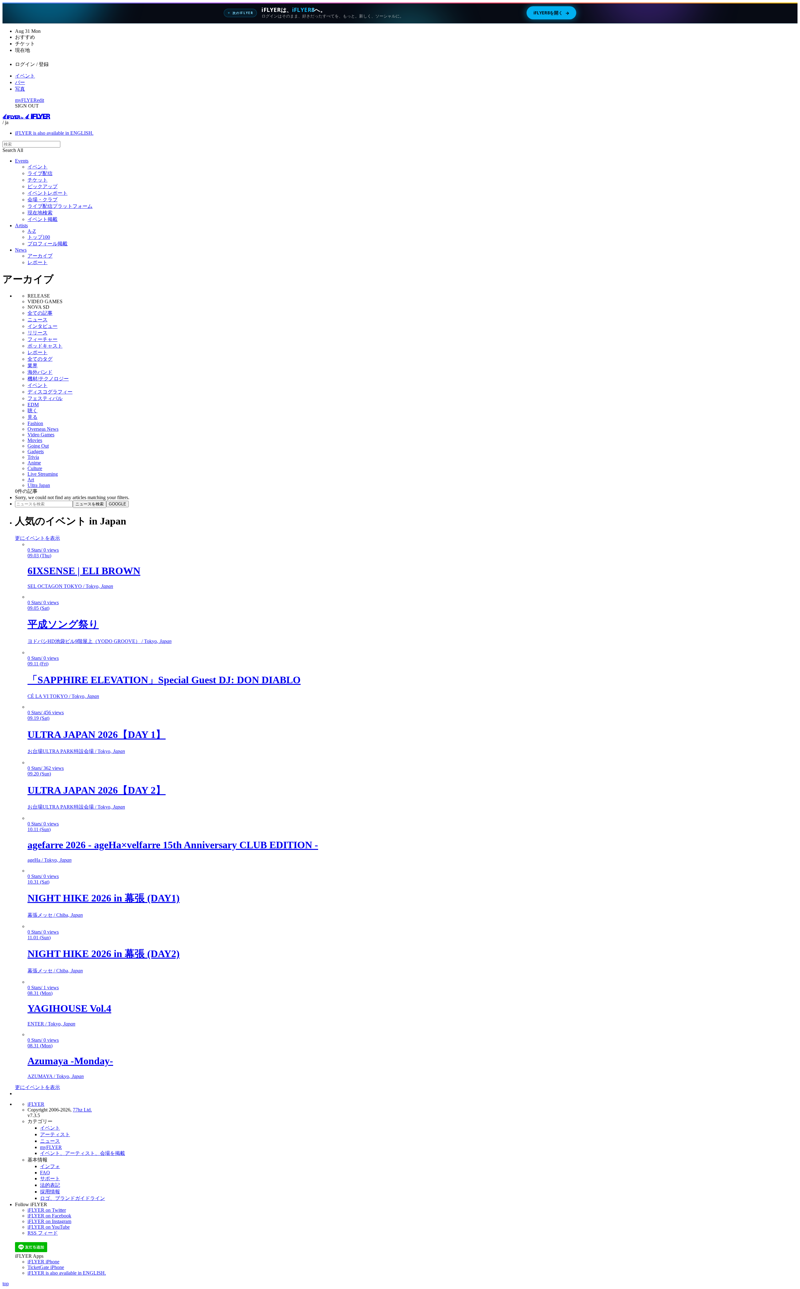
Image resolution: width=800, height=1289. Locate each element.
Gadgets (36, 451)
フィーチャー (43, 339)
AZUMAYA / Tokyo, (56, 1076)
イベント (25, 75)
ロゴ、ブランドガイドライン (72, 1198)
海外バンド (40, 372)
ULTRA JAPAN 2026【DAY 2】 (97, 790)
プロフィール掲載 (48, 243)
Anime (34, 462)
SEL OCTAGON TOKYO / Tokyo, (70, 586)
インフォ (50, 1166)
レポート (38, 262)
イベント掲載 (43, 219)
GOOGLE (117, 504)
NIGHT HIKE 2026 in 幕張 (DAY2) (104, 953)
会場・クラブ (43, 199)
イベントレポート (48, 193)
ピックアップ (43, 186)
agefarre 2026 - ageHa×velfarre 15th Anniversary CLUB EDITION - (173, 844)
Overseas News (43, 429)
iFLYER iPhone (43, 1261)
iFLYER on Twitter (47, 1210)
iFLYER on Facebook (49, 1215)
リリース (38, 332)
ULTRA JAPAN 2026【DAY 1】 (97, 734)
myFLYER (26, 100)
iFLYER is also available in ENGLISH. (54, 133)
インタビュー (43, 326)
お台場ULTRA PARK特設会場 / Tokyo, (76, 751)
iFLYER (36, 1104)
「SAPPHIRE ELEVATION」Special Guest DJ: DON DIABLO (164, 679)
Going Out (38, 446)
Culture (35, 468)
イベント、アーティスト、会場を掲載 (82, 1153)
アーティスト (55, 1134)
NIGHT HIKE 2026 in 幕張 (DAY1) (104, 898)
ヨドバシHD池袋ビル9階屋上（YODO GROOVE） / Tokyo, (100, 641)
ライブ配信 (40, 173)
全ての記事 (40, 313)
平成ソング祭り (63, 624)
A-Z (32, 231)
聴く (33, 410)
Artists (21, 225)
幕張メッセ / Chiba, (55, 915)
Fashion (35, 423)
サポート (50, 1178)
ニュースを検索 (89, 504)
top (5, 1283)
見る (33, 417)
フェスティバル (45, 398)
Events (21, 160)
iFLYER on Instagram (49, 1221)
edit (40, 100)
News (21, 250)
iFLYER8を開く (551, 13)
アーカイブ (40, 255)
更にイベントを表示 (37, 538)
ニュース (38, 319)
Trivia (33, 457)
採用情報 (50, 1191)
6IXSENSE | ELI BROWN (84, 570)
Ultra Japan (39, 485)
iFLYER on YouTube (49, 1227)
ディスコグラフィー (50, 391)
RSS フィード (43, 1233)
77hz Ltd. (82, 1109)
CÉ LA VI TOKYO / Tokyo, (63, 696)
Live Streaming (43, 474)
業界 (33, 365)
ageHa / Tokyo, (50, 860)
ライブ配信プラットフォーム (60, 206)
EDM (33, 404)
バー (20, 82)
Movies (35, 440)
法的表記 (50, 1185)
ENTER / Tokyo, (51, 1023)
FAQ (45, 1172)
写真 (20, 89)
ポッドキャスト (45, 346)
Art (31, 479)
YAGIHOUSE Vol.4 (69, 1008)
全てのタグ (40, 359)
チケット (38, 180)
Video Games (41, 434)
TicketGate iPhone (46, 1267)
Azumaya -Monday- (70, 1060)
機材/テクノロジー (48, 378)
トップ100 (39, 237)
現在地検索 (40, 212)
